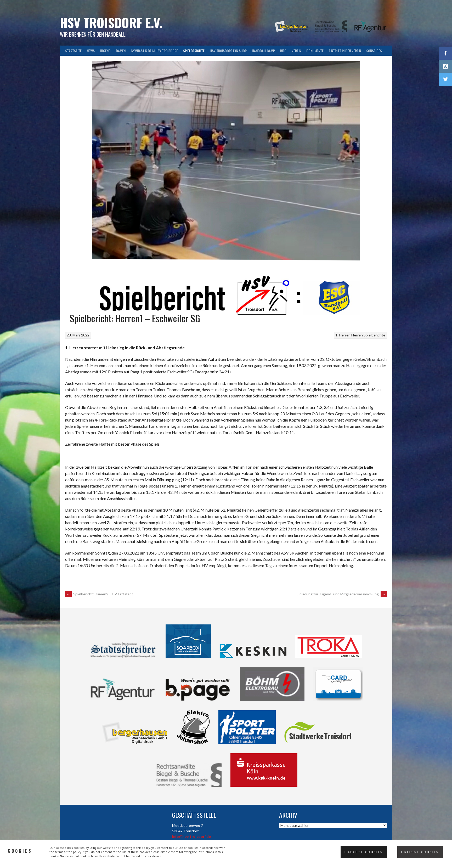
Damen (121, 50)
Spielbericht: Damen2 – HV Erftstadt (99, 594)
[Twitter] (445, 79)
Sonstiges (374, 50)
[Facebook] (445, 53)
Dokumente (315, 50)
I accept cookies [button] (363, 852)
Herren (357, 335)
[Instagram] (445, 66)
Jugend (105, 50)
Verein (296, 50)
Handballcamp (263, 50)
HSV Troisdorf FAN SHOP (228, 50)
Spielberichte (194, 50)
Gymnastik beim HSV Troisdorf (154, 50)
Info (283, 50)
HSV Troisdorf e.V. (111, 22)
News (91, 50)
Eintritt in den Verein (345, 50)
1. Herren (343, 335)
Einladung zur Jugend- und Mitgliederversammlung (341, 594)
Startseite (73, 50)
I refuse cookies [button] (420, 852)
